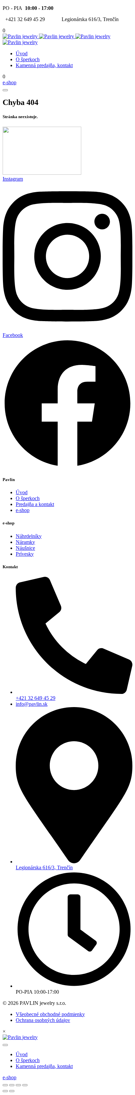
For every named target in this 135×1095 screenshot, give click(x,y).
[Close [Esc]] (5, 1085)
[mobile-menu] (5, 90)
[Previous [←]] (5, 1091)
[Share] (11, 1085)
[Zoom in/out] (25, 1085)
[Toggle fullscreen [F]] (18, 1085)
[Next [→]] (11, 1091)
